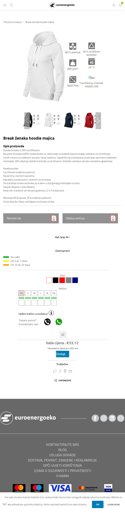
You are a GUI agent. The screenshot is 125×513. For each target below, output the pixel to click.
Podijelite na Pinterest (65, 371)
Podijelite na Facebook (60, 371)
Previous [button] (27, 120)
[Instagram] (104, 418)
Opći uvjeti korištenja (62, 465)
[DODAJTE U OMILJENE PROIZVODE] (63, 334)
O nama (62, 476)
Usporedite (64, 380)
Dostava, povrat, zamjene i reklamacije (62, 460)
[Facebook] (95, 418)
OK (97, 504)
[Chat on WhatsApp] (57, 324)
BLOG (62, 449)
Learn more (113, 504)
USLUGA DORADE (62, 455)
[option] (32, 120)
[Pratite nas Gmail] (121, 418)
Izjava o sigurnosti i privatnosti (62, 470)
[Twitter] (112, 418)
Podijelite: (62, 364)
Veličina (62, 288)
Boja (62, 275)
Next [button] (98, 120)
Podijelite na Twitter (55, 371)
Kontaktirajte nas (62, 444)
